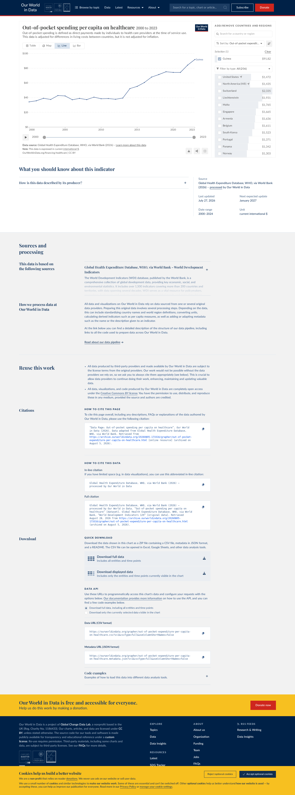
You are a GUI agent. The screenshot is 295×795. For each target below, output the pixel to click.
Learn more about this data (131, 145)
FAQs (82, 745)
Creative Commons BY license (119, 393)
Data (107, 7)
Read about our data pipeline (102, 342)
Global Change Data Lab (76, 724)
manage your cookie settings (156, 787)
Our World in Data (30, 7)
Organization (201, 736)
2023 (203, 137)
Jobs (196, 757)
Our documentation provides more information (133, 598)
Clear (268, 51)
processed (216, 187)
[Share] (197, 151)
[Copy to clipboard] (199, 429)
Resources (133, 7)
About (152, 7)
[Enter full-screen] (205, 151)
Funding (198, 743)
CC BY (72, 153)
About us (199, 730)
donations (71, 779)
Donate (264, 7)
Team (196, 750)
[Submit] (225, 7)
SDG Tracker (157, 765)
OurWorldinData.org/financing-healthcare (44, 153)
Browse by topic (89, 7)
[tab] (31, 46)
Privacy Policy (128, 787)
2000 (35, 137)
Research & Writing (249, 730)
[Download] (189, 151)
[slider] (44, 137)
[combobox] (200, 8)
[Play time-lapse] (25, 137)
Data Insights (158, 743)
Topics (154, 730)
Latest (119, 7)
